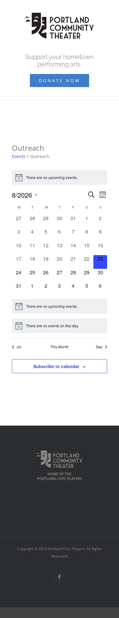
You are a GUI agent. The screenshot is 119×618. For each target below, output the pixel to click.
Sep (99, 346)
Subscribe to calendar (56, 366)
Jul (18, 346)
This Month (59, 346)
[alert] (59, 177)
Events (18, 156)
